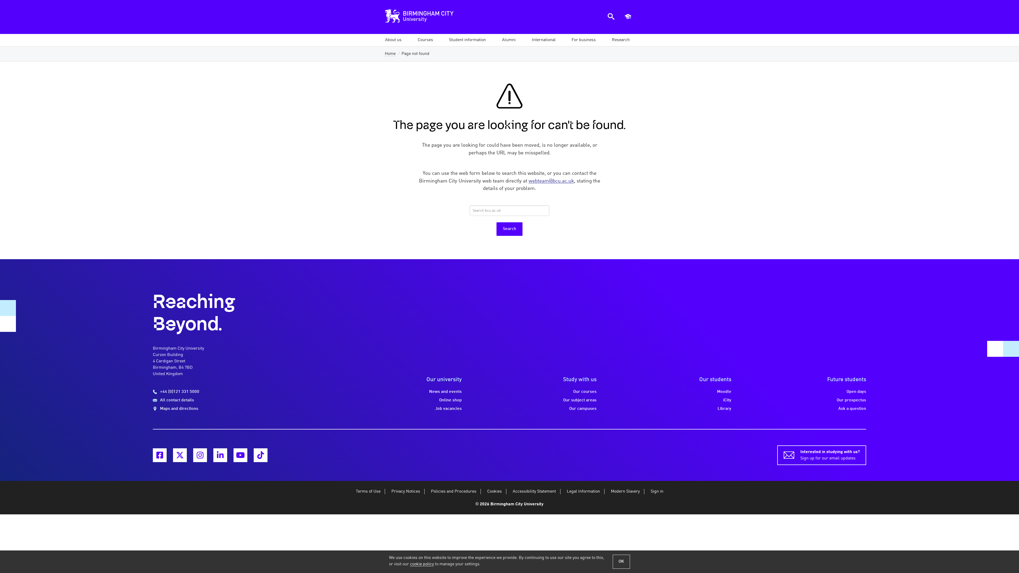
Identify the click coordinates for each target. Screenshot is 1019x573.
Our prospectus (851, 400)
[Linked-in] (220, 455)
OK (621, 561)
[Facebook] (160, 455)
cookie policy (422, 564)
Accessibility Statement (534, 491)
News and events (445, 392)
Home (390, 54)
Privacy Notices (405, 491)
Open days (856, 392)
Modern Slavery (625, 491)
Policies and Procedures (453, 491)
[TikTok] (260, 455)
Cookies (494, 491)
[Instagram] (200, 455)
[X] (180, 455)
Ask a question (852, 409)
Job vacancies (448, 409)
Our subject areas (580, 400)
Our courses (585, 392)
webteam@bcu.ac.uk (551, 181)
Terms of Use (368, 491)
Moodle (724, 392)
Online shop (450, 400)
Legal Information (583, 491)
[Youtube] (240, 455)
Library (724, 409)
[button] (393, 40)
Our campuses (583, 409)
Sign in (657, 491)
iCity (727, 400)
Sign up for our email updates (830, 455)
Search (509, 229)
